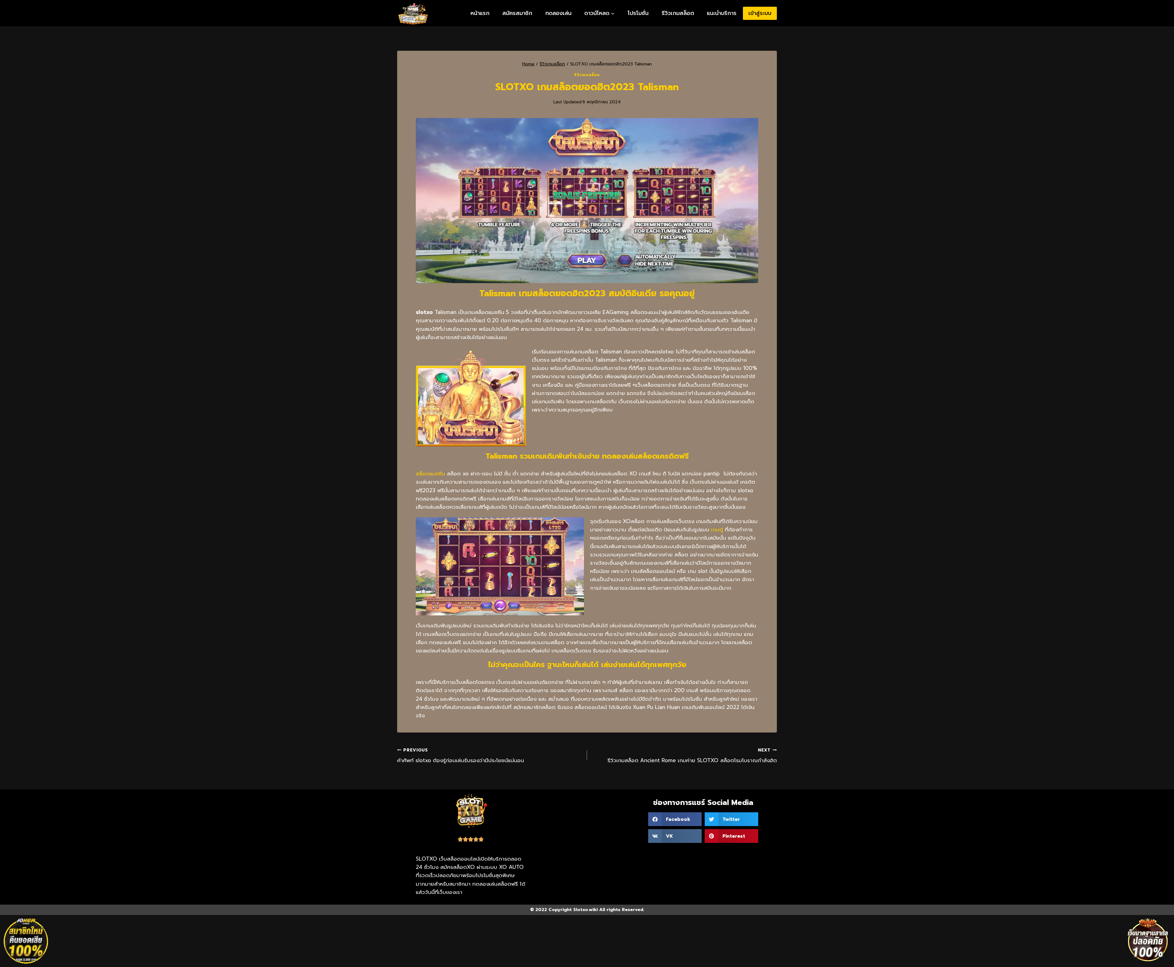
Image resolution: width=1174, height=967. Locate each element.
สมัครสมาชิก (517, 13)
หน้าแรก (480, 13)
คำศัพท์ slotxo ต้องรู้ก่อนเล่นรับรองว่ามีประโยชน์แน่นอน (460, 756)
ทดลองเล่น (558, 13)
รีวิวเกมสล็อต (678, 13)
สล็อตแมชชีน (430, 474)
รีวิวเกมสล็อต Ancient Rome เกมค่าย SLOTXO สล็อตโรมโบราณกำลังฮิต (692, 756)
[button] (675, 819)
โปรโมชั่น (638, 13)
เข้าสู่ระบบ (759, 13)
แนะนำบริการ (722, 13)
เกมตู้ (717, 529)
